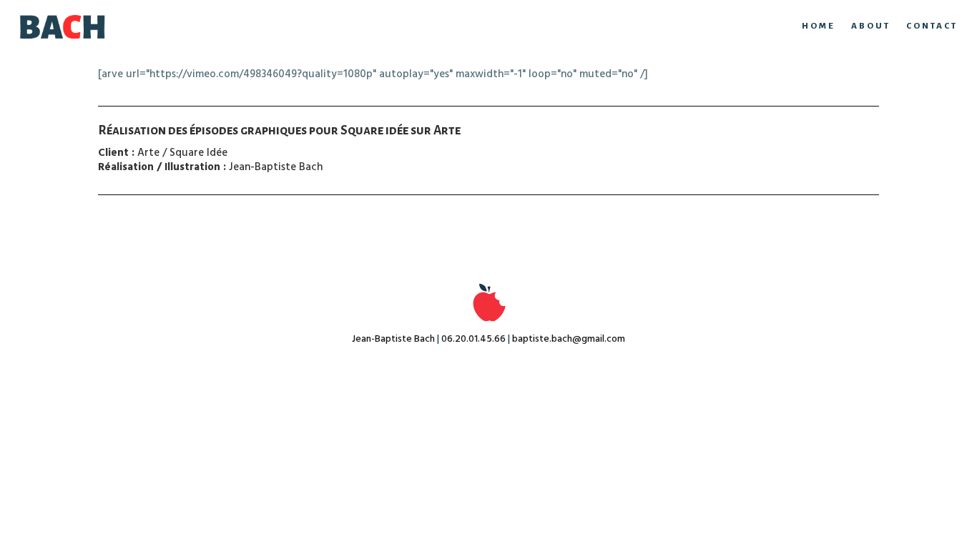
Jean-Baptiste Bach (393, 339)
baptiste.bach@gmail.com (568, 339)
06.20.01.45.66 (473, 339)
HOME (818, 26)
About (870, 26)
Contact (932, 26)
